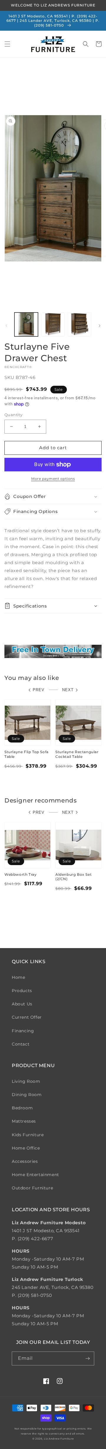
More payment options (53, 478)
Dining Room (27, 1094)
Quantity (13, 414)
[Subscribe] (87, 1358)
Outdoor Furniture (32, 1188)
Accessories (25, 1161)
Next (68, 690)
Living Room (26, 1081)
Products (22, 990)
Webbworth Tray (20, 874)
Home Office (26, 1148)
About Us (22, 1004)
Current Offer (27, 1017)
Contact (20, 1044)
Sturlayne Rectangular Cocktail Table (77, 754)
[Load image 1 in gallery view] (26, 324)
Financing (23, 1030)
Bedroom (22, 1108)
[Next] (99, 325)
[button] (7, 44)
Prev (38, 690)
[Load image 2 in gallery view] (52, 324)
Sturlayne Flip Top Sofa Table (26, 754)
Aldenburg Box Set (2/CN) (73, 876)
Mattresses (24, 1121)
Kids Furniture (28, 1134)
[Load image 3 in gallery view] (79, 324)
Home (18, 977)
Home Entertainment (35, 1174)
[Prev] (6, 325)
